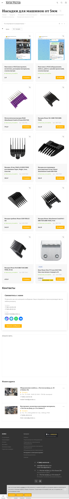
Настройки (12, 495)
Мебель (26, 437)
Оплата (4, 442)
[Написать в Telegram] (11, 319)
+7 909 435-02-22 (10, 309)
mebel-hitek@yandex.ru (27, 399)
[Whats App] (40, 481)
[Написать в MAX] (7, 319)
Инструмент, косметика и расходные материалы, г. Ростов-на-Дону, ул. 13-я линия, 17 (37, 407)
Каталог (26, 434)
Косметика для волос (30, 455)
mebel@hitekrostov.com (44, 465)
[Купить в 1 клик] (29, 36)
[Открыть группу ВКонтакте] (21, 319)
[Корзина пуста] (66, 2)
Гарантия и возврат (7, 449)
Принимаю (28, 495)
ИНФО (4, 434)
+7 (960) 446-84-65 (26, 397)
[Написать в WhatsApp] (16, 319)
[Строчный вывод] (62, 23)
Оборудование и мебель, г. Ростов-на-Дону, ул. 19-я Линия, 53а (37, 389)
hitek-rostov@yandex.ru (27, 418)
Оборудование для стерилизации (33, 450)
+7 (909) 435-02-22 (26, 415)
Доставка (4, 444)
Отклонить (20, 495)
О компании (5, 437)
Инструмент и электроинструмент (33, 452)
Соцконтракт (5, 439)
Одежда (26, 457)
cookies (23, 487)
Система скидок (6, 446)
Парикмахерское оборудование (33, 439)
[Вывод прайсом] (64, 23)
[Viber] (36, 481)
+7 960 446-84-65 (10, 307)
